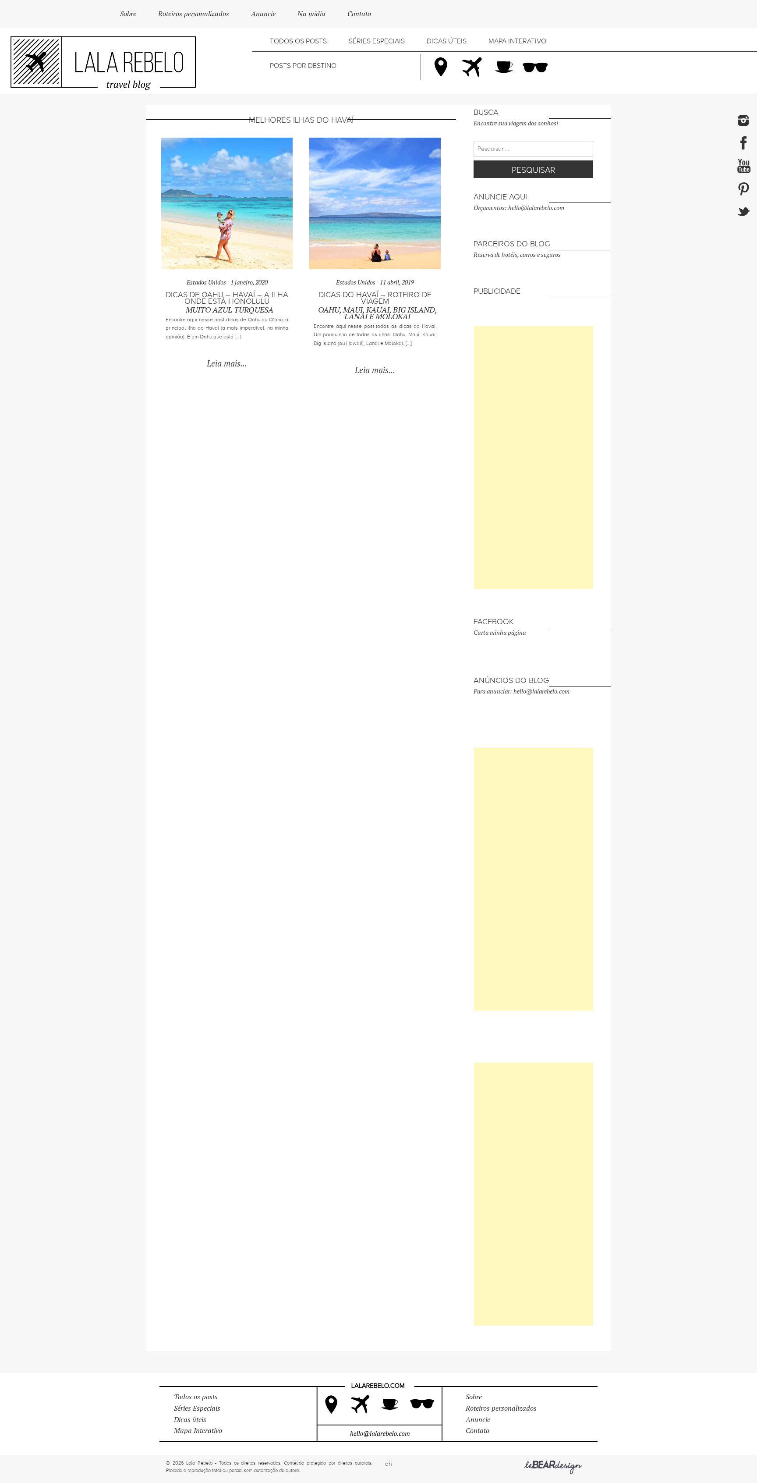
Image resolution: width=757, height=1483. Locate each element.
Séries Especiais (377, 41)
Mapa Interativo (517, 41)
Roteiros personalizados (193, 13)
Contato (359, 13)
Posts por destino (303, 66)
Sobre (128, 13)
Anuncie (263, 13)
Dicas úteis (447, 41)
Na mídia (311, 13)
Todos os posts (298, 41)
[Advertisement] (533, 457)
